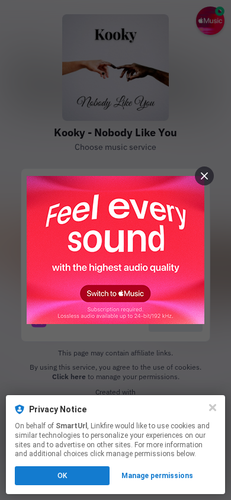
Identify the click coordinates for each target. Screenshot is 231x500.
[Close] (212, 407)
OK (62, 476)
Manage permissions (157, 476)
